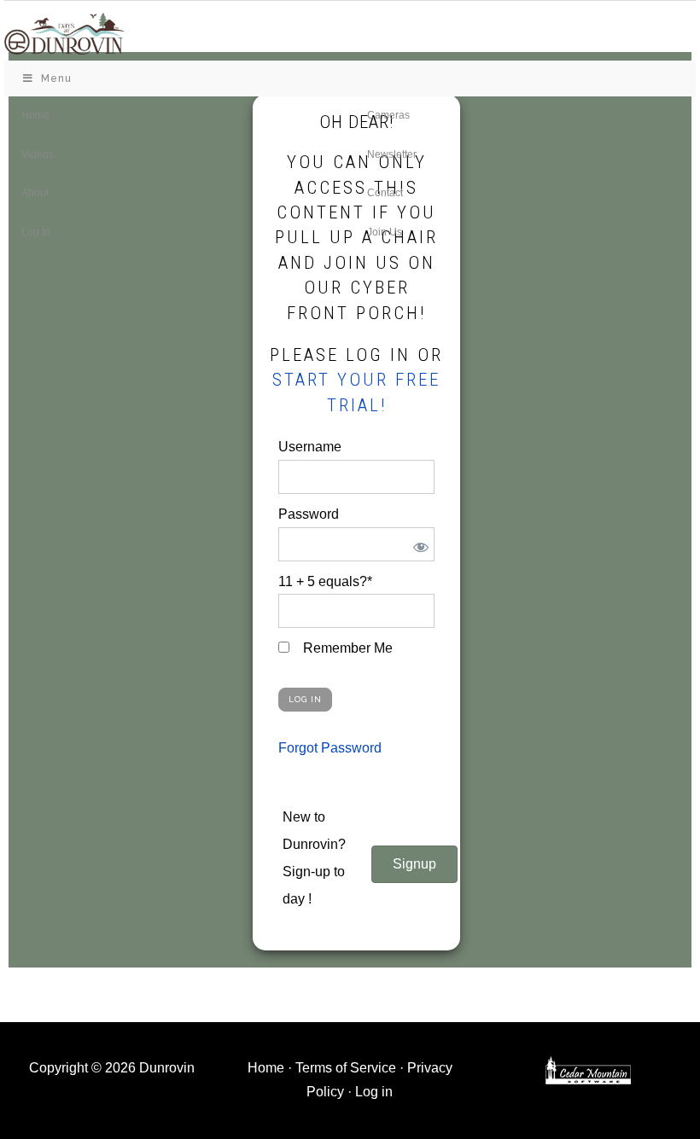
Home (266, 1068)
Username (309, 446)
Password (308, 514)
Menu (56, 78)
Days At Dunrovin (64, 32)
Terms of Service (345, 1068)
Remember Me (346, 648)
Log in (374, 1091)
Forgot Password (330, 748)
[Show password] (417, 544)
